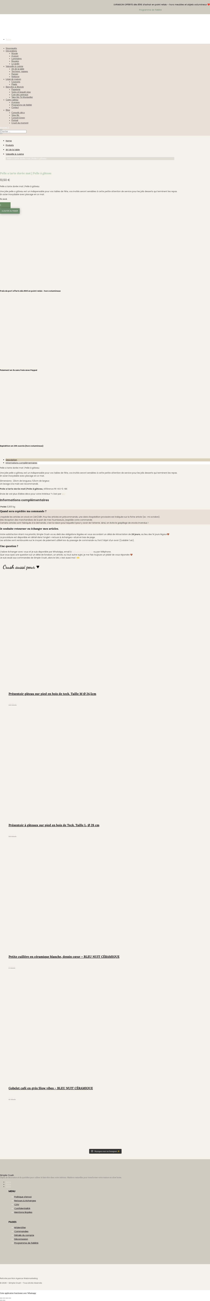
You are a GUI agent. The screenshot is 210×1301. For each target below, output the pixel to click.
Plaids (14, 84)
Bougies (15, 61)
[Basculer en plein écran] (4, 1298)
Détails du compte (24, 1235)
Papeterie (15, 89)
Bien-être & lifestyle (15, 87)
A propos (15, 102)
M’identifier (20, 1227)
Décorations (11, 51)
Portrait (14, 120)
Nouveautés (11, 48)
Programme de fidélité (21, 105)
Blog (8, 110)
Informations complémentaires (21, 462)
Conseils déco (18, 112)
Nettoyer (15, 76)
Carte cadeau (12, 99)
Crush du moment (19, 123)
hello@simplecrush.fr (82, 551)
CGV (16, 1204)
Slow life (15, 115)
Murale (14, 53)
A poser (15, 56)
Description (11, 459)
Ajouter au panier (10, 211)
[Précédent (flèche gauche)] (1, 1300)
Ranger (14, 74)
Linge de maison (13, 79)
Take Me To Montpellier (22, 97)
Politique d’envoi (23, 1196)
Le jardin (15, 63)
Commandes (21, 1231)
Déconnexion (21, 1239)
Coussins (15, 81)
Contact (15, 107)
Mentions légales (23, 1212)
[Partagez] (7, 1298)
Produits (10, 145)
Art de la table (17, 69)
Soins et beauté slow (21, 92)
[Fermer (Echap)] (10, 1298)
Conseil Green (18, 117)
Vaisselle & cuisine (14, 66)
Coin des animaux (19, 94)
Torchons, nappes (19, 71)
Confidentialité (22, 1208)
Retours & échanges (25, 1200)
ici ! (63, 493)
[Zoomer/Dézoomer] (1, 1298)
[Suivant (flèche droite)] (4, 1300)
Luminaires (16, 58)
